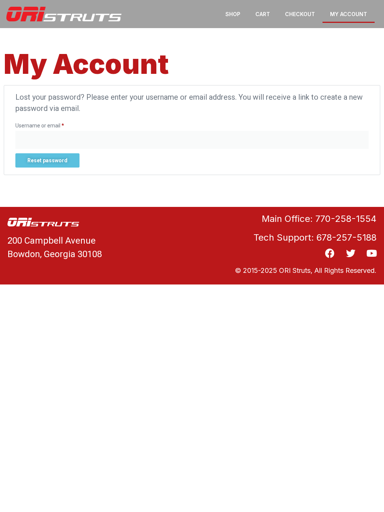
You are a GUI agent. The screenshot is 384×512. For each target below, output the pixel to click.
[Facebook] (329, 253)
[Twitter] (351, 253)
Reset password (47, 160)
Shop (232, 14)
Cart (262, 14)
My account (348, 14)
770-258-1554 (345, 218)
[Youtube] (371, 253)
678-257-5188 (346, 237)
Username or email (50, 124)
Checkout (300, 14)
